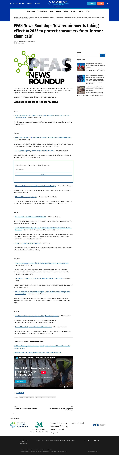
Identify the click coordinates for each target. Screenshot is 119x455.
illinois (32, 397)
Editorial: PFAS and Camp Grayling (26, 197)
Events (47, 440)
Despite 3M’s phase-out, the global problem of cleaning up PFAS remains (38, 278)
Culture (81, 11)
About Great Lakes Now (20, 17)
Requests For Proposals (62, 451)
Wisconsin (27, 18)
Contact (38, 440)
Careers (73, 440)
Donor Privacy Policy (46, 451)
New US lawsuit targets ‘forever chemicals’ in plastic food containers (37, 316)
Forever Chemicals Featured (47, 17)
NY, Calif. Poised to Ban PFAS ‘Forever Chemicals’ (30, 217)
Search (79, 52)
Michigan (73, 17)
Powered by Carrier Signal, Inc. (93, 451)
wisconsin (53, 397)
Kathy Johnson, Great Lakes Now (27, 41)
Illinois (57, 17)
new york (43, 397)
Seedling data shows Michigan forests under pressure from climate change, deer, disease (95, 88)
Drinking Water (30, 17)
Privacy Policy (38, 451)
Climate (88, 11)
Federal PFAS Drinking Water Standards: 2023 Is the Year (33, 327)
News (83, 17)
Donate (100, 3)
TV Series (29, 3)
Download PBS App (54, 440)
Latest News (68, 17)
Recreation (74, 11)
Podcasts (37, 3)
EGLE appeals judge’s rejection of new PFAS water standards (34, 151)
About (43, 440)
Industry (58, 11)
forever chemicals (24, 397)
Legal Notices (54, 451)
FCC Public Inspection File (24, 451)
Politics (66, 11)
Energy (52, 11)
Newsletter (91, 3)
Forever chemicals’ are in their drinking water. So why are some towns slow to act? (41, 263)
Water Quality (31, 11)
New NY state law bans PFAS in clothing (28, 243)
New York (79, 17)
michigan (37, 397)
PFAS (86, 17)
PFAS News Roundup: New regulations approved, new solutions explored (37, 352)
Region (90, 17)
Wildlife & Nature (42, 11)
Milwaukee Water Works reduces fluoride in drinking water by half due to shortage (95, 65)
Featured (37, 17)
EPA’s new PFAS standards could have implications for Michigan (35, 186)
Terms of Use (32, 451)
